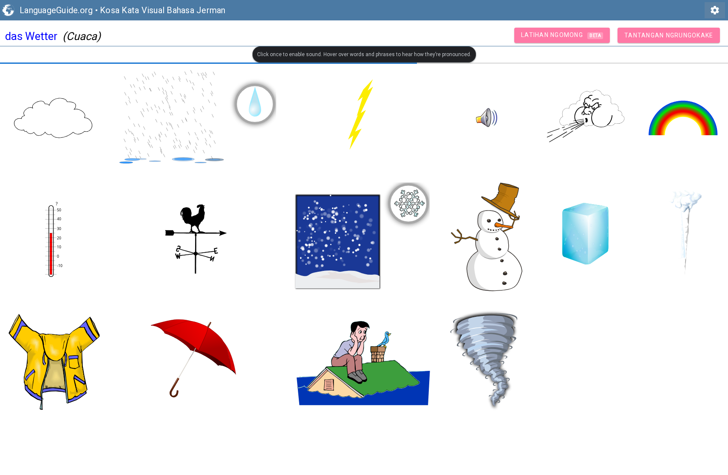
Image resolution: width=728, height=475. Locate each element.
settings (715, 10)
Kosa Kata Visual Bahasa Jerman (163, 10)
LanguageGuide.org (56, 10)
